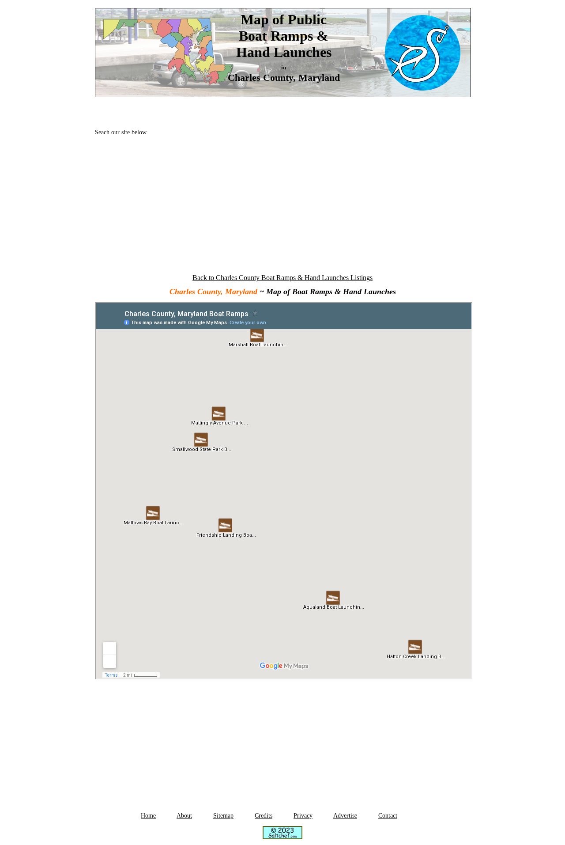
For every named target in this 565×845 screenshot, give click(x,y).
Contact (387, 815)
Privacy (303, 815)
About (184, 815)
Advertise (345, 815)
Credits (263, 815)
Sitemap (223, 815)
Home (148, 815)
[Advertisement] (282, 204)
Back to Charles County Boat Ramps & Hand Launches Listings (282, 277)
